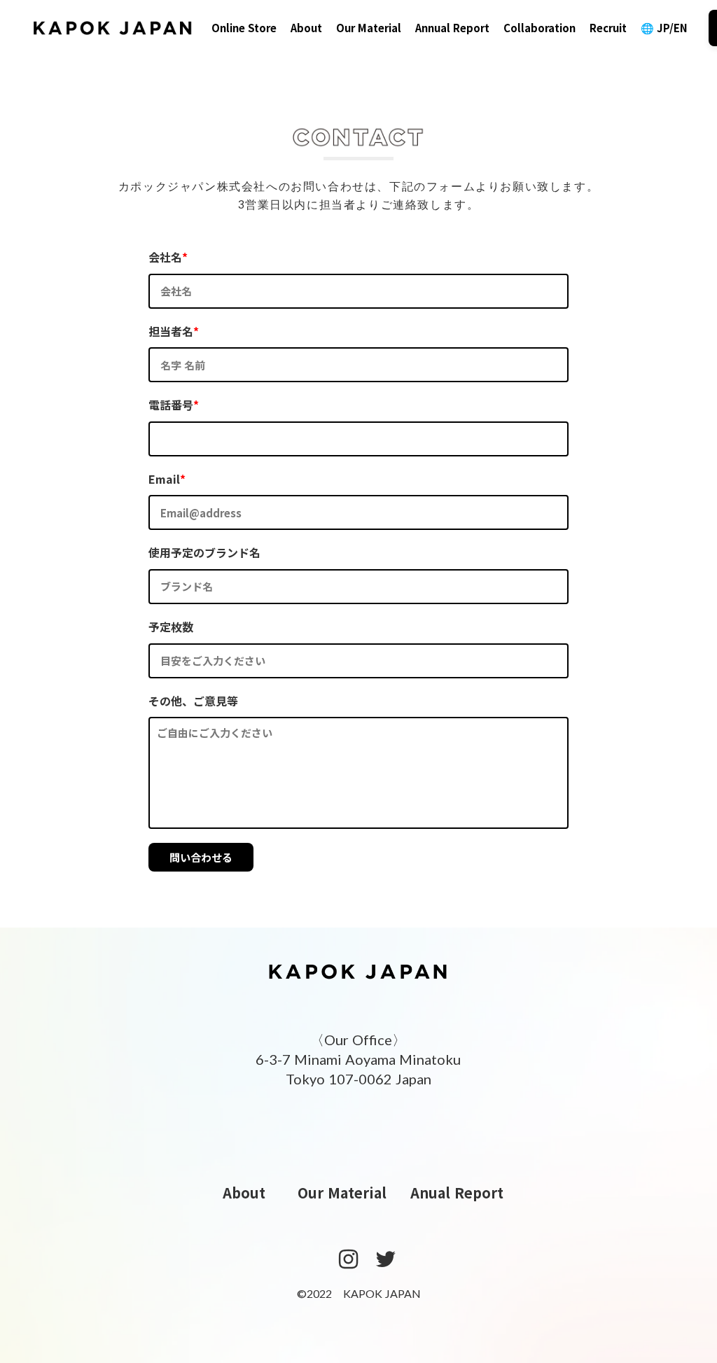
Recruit (608, 27)
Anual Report (456, 1193)
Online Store (244, 27)
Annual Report (452, 27)
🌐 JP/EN (664, 27)
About (306, 27)
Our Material (368, 27)
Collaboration (539, 27)
